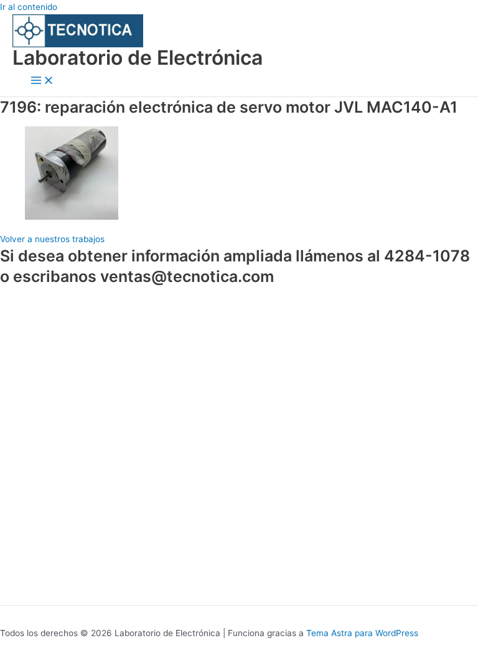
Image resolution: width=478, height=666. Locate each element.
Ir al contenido (28, 7)
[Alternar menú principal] (42, 81)
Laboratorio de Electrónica (137, 57)
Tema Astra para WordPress (362, 633)
